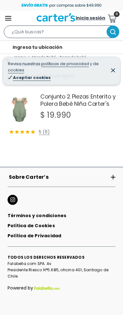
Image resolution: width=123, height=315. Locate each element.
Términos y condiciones (37, 215)
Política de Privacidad (34, 236)
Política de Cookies (31, 225)
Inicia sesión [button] (90, 18)
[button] (61, 33)
